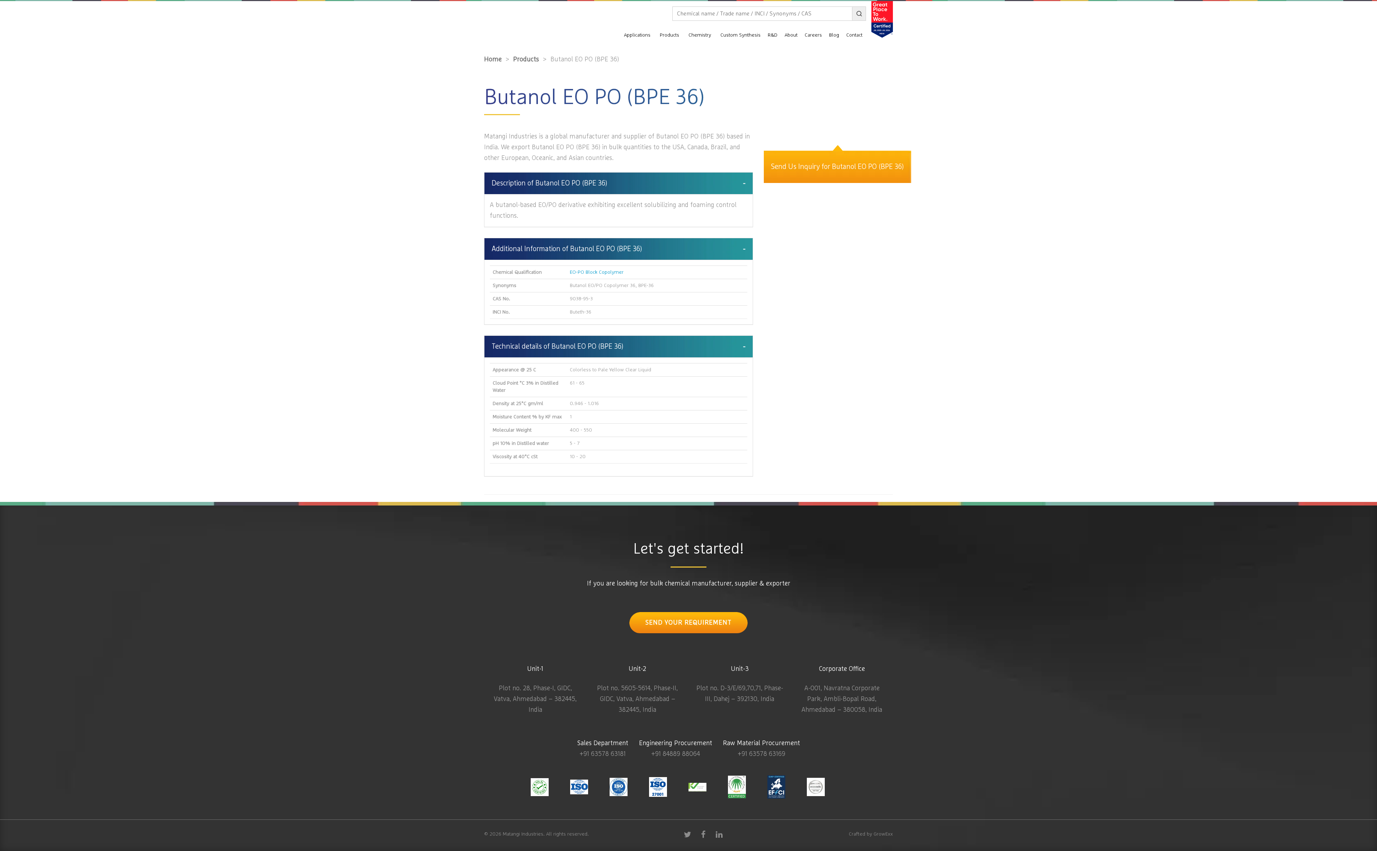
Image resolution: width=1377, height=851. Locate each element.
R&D (772, 35)
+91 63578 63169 (761, 754)
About (791, 35)
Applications (637, 35)
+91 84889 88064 (675, 754)
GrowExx (883, 834)
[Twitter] (687, 834)
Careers (813, 35)
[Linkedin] (719, 834)
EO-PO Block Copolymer (597, 272)
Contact (854, 35)
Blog (834, 35)
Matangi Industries (523, 834)
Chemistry (699, 35)
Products (669, 35)
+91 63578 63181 (602, 754)
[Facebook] (703, 834)
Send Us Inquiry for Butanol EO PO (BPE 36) (837, 166)
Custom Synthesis (740, 35)
